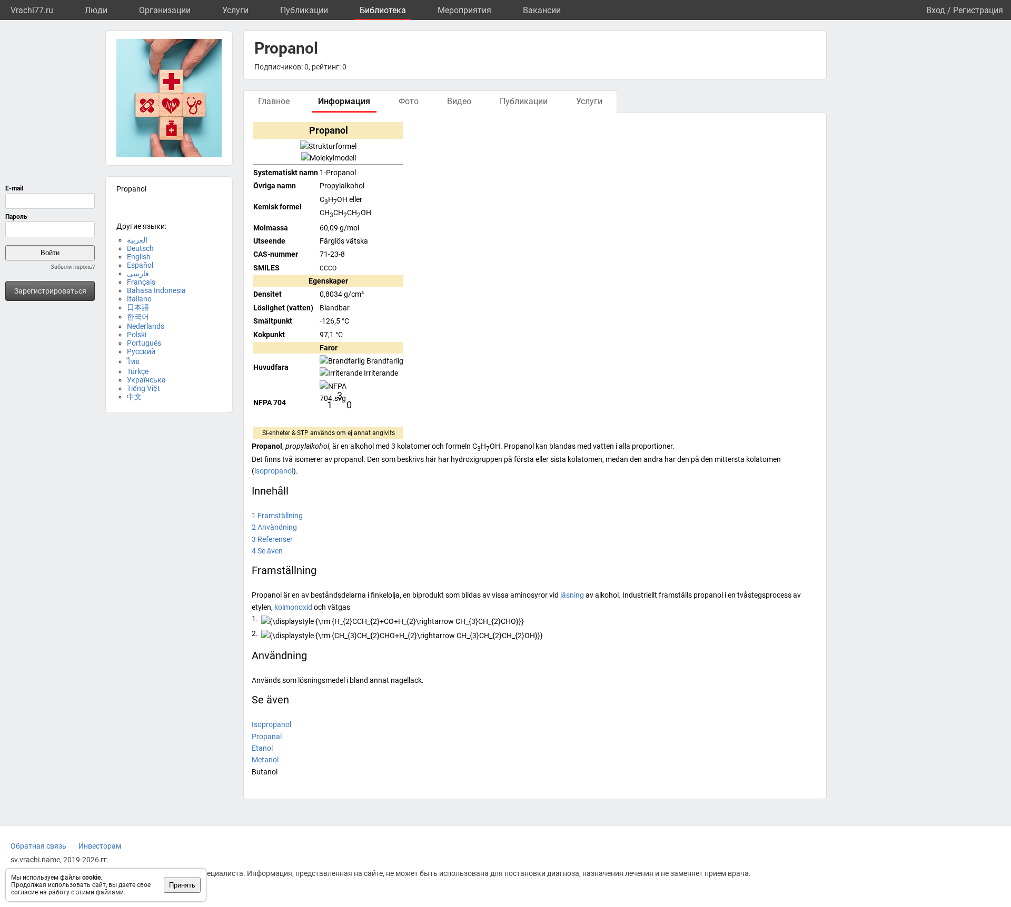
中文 (134, 396)
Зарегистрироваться (50, 291)
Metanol (265, 759)
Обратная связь (38, 846)
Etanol (262, 748)
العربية (137, 240)
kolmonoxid (293, 607)
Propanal (267, 736)
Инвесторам (99, 846)
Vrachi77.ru (32, 10)
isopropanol (273, 471)
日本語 (138, 307)
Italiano (139, 299)
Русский (141, 351)
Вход (935, 10)
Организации (165, 10)
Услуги (235, 10)
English (139, 257)
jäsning (572, 595)
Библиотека (383, 10)
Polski (136, 334)
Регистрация (978, 10)
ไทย (133, 361)
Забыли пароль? (73, 267)
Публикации (304, 10)
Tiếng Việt (143, 388)
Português (144, 343)
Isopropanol (271, 724)
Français (141, 282)
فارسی (138, 273)
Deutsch (140, 248)
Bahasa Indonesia (156, 290)
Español (140, 265)
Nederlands (145, 326)
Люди (96, 10)
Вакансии (542, 10)
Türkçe (137, 371)
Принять (182, 885)
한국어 (138, 317)
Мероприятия (464, 10)
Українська (146, 380)
